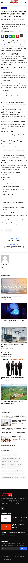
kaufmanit (3, 356)
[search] (26, 2)
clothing (3, 467)
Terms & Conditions (6, 559)
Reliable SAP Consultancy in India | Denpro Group (13, 533)
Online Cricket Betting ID (7, 477)
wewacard (4, 417)
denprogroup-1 (5, 535)
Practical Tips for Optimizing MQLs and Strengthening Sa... (12, 296)
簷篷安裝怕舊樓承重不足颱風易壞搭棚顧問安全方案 (19, 421)
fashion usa (11, 471)
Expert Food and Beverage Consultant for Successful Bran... (13, 378)
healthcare (12, 464)
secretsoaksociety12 (5, 324)
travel (9, 455)
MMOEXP (4, 471)
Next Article (13, 244)
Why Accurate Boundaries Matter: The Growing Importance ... (12, 402)
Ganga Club (8, 230)
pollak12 (13, 529)
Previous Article (15, 238)
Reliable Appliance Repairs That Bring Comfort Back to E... (19, 517)
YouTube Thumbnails (6, 461)
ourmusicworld (15, 439)
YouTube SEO (5, 464)
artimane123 (3, 299)
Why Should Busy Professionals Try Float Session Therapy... (12, 321)
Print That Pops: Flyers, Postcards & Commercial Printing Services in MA (14, 247)
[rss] (2, 508)
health (14, 455)
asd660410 (14, 423)
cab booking (19, 471)
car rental (18, 467)
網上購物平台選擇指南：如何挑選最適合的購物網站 (14, 428)
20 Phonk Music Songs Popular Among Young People (19, 437)
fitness (16, 477)
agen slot (23, 477)
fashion (3, 455)
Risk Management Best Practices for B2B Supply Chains (12, 345)
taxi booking (11, 467)
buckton (2, 405)
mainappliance (14, 520)
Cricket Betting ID (6, 474)
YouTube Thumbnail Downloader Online (11, 458)
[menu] (2, 2)
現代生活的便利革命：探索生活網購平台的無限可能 (14, 416)
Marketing (20, 464)
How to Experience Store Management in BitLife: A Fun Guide (18, 526)
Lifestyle (16, 461)
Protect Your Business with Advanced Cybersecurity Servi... (11, 353)
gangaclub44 (4, 264)
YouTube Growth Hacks (17, 474)
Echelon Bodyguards (14, 240)
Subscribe (23, 548)
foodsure (2, 380)
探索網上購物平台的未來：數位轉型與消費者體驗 (13, 432)
